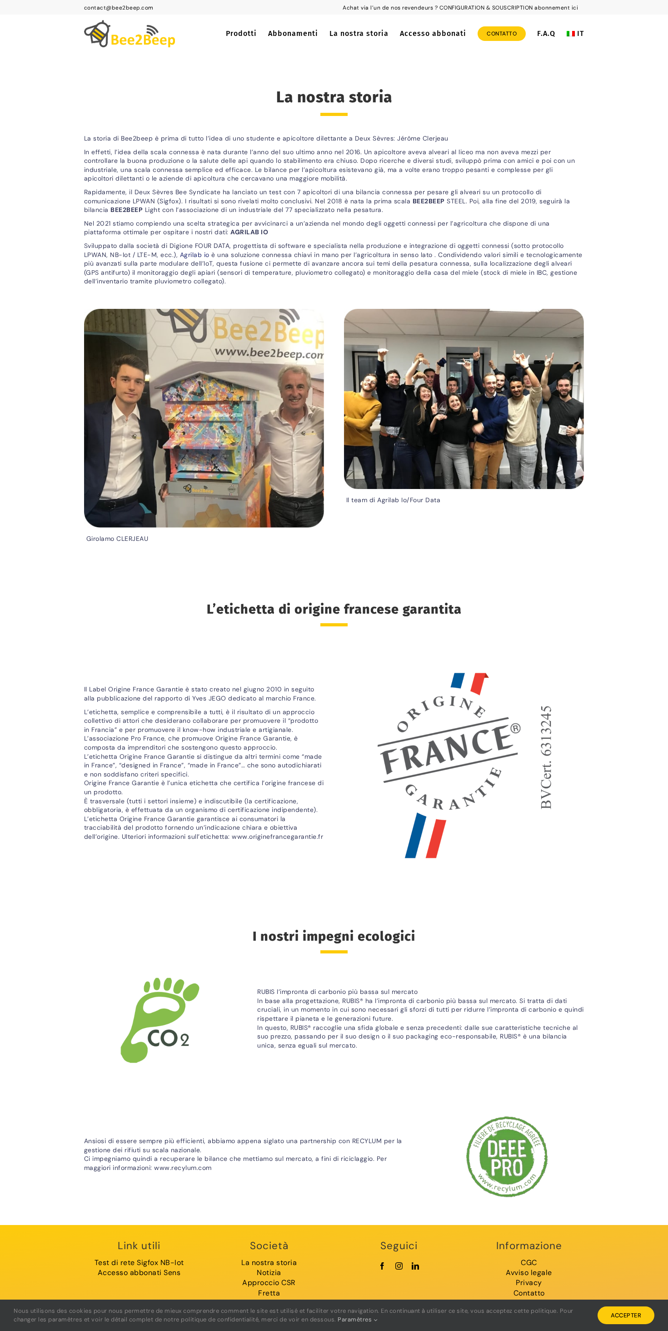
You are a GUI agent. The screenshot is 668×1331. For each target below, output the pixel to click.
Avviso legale (529, 1272)
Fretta (269, 1293)
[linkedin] (415, 1266)
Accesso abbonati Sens (139, 1272)
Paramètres (356, 1319)
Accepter (626, 1315)
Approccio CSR (269, 1282)
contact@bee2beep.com (119, 7)
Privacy (529, 1282)
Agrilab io (194, 255)
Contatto (529, 1293)
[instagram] (399, 1266)
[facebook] (382, 1266)
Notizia (269, 1272)
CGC (529, 1262)
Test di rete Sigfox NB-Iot (139, 1262)
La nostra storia (269, 1262)
